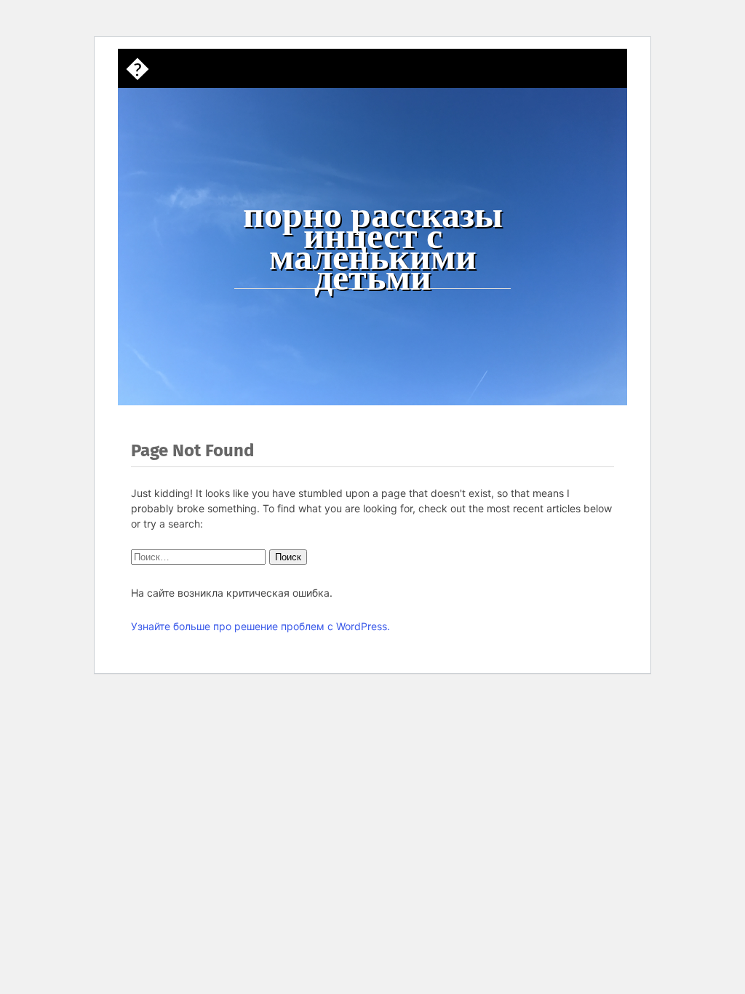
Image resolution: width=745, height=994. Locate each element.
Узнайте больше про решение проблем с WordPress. (260, 626)
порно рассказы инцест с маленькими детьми (373, 246)
